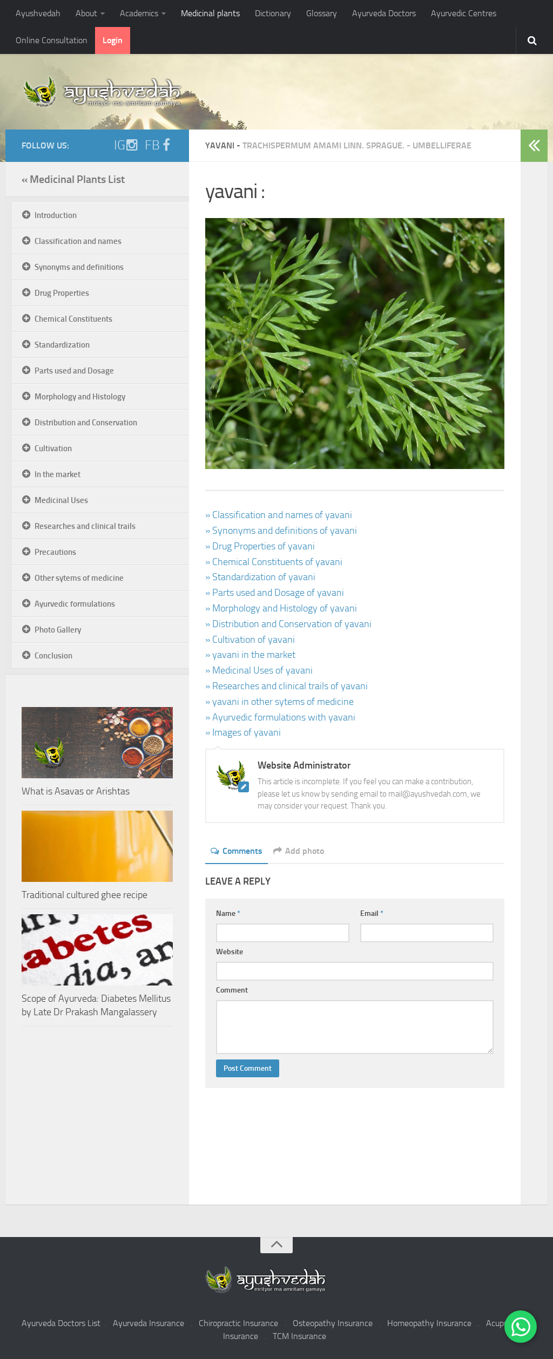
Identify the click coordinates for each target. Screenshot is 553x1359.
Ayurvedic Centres (463, 13)
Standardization (62, 345)
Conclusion (53, 656)
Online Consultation (51, 40)
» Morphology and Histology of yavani (281, 608)
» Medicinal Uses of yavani (259, 670)
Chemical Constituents (73, 319)
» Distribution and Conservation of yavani (288, 624)
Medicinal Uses (61, 500)
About (86, 13)
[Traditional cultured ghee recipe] (97, 846)
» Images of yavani (243, 732)
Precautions (55, 552)
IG (119, 145)
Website (229, 951)
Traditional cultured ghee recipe (84, 895)
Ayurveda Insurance (148, 1323)
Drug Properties (62, 293)
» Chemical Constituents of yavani (273, 562)
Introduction (56, 215)
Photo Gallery (58, 630)
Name (228, 913)
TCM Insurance (299, 1336)
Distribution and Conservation (86, 422)
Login (113, 40)
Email (371, 913)
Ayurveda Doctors (384, 13)
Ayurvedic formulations (75, 604)
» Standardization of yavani (260, 577)
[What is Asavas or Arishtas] (97, 742)
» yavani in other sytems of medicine (279, 702)
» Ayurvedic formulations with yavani (280, 717)
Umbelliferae (442, 145)
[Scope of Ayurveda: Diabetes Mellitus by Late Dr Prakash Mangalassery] (97, 950)
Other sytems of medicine (79, 578)
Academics (139, 13)
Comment (232, 990)
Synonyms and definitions (79, 267)
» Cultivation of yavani (250, 639)
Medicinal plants (210, 13)
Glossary (321, 13)
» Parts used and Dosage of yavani (274, 593)
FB (152, 145)
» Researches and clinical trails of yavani (286, 686)
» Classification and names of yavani (278, 515)
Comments (242, 851)
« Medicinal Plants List (73, 179)
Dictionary (273, 13)
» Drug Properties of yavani (260, 546)
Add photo (304, 851)
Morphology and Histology (80, 397)
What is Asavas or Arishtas (76, 791)
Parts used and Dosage (74, 371)
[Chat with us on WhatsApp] (520, 1326)
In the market (57, 474)
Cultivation (53, 448)
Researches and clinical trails (85, 526)
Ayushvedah (38, 13)
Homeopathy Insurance (429, 1323)
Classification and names (78, 241)
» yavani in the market (250, 655)
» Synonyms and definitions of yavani (281, 530)
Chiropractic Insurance (238, 1323)
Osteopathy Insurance (333, 1323)
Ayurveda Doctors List (61, 1323)
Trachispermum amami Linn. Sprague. (323, 145)
